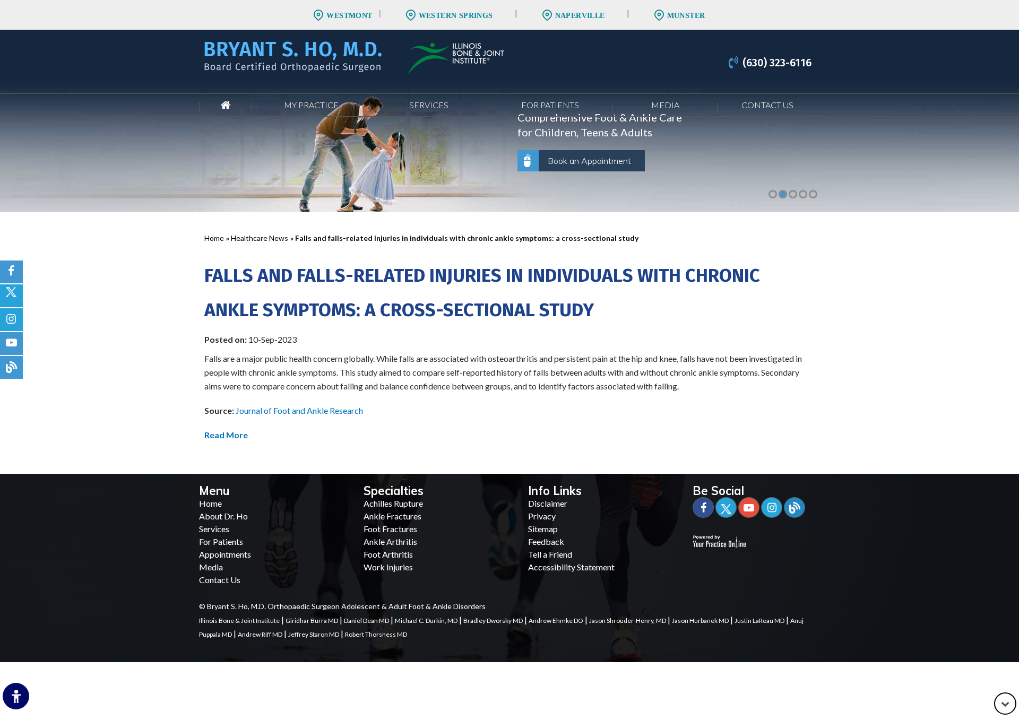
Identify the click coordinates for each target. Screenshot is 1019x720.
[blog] (11, 367)
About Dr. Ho (223, 516)
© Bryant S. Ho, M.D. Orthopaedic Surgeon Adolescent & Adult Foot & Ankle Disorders (342, 606)
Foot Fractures (390, 529)
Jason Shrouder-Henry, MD (627, 620)
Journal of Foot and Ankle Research (299, 410)
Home (225, 105)
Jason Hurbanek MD (700, 620)
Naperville (580, 16)
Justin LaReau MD (759, 620)
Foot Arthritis (388, 554)
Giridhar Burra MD (312, 620)
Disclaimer (547, 503)
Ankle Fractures (392, 516)
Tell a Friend (550, 554)
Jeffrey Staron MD (313, 634)
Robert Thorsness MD (376, 634)
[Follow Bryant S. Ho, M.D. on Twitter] (11, 295)
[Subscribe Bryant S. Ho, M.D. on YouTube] (11, 343)
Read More (226, 435)
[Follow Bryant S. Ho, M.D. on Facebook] (11, 272)
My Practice (311, 105)
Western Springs (456, 16)
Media (665, 105)
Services (428, 105)
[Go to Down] (1005, 703)
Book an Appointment (589, 160)
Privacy (542, 516)
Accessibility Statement (571, 567)
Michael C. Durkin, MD (426, 620)
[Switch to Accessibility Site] (16, 696)
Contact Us (767, 105)
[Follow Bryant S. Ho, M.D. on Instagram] (11, 319)
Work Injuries (388, 567)
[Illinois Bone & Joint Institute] (456, 57)
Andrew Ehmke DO (556, 620)
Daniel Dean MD (366, 620)
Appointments (225, 554)
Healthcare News (259, 237)
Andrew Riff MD (260, 634)
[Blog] (794, 507)
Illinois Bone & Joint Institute (239, 620)
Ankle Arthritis (390, 541)
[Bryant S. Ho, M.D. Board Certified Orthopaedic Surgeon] (293, 55)
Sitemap (543, 529)
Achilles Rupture (393, 503)
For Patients (550, 105)
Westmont (349, 16)
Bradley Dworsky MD (493, 620)
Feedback (546, 541)
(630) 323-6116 (776, 62)
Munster (686, 16)
